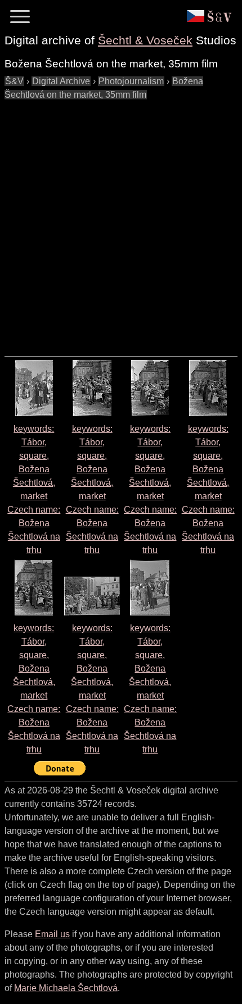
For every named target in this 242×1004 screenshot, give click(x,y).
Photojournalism (131, 81)
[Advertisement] (121, 222)
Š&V (14, 81)
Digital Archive (61, 81)
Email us (52, 934)
